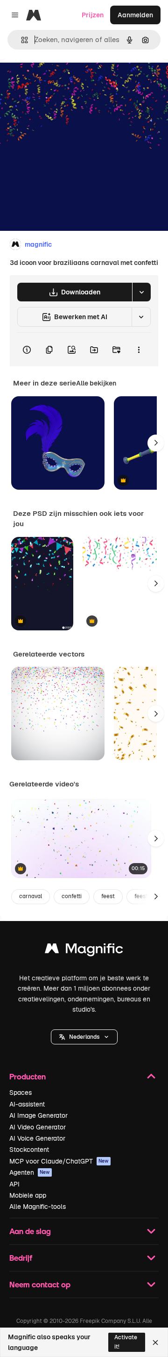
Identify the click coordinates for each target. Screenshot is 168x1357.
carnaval (30, 896)
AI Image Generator (38, 1115)
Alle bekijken (96, 383)
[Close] (155, 1342)
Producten (27, 1076)
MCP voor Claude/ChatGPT (59, 1161)
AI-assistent (27, 1104)
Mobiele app (27, 1195)
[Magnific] (84, 950)
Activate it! (125, 1342)
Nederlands (84, 1037)
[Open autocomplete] (21, 39)
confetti (72, 896)
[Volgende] (155, 443)
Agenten (29, 1172)
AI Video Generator (37, 1127)
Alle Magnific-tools (37, 1206)
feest (108, 896)
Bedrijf (20, 1258)
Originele (61, 80)
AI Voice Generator (37, 1138)
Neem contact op (39, 1284)
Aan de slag (30, 1231)
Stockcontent (29, 1149)
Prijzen (93, 15)
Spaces (20, 1092)
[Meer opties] (138, 349)
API (14, 1184)
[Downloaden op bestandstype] (141, 292)
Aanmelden (135, 15)
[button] (84, 1036)
